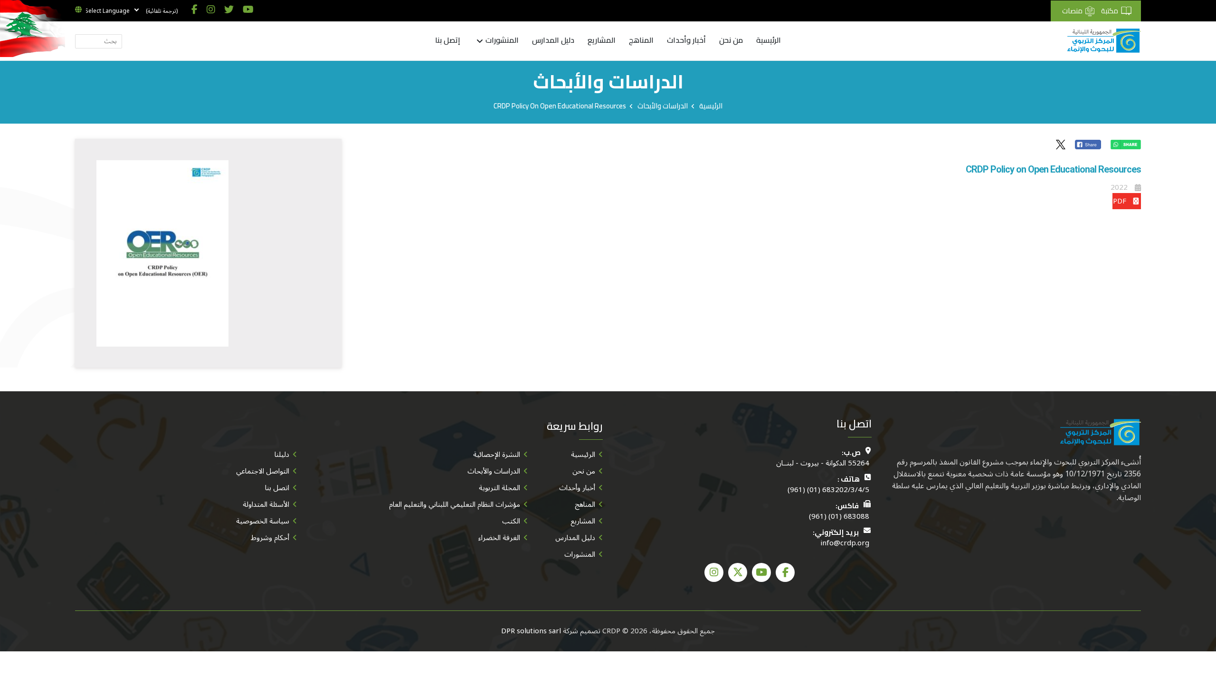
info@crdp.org (844, 543)
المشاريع (602, 40)
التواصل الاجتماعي (262, 471)
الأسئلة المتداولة (266, 504)
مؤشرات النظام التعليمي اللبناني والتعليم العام (454, 504)
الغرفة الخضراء (499, 537)
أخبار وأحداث (686, 40)
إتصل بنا (447, 40)
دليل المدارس (553, 40)
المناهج (641, 40)
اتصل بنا (277, 487)
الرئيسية (768, 40)
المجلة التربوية (499, 487)
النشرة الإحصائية (496, 454)
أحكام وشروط (270, 537)
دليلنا (282, 454)
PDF (1119, 201)
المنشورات (501, 41)
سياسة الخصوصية (262, 521)
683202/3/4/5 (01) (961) (828, 489)
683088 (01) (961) (839, 516)
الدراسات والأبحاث (662, 106)
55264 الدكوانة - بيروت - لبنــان (822, 463)
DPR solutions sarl (531, 631)
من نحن (731, 40)
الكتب (511, 521)
